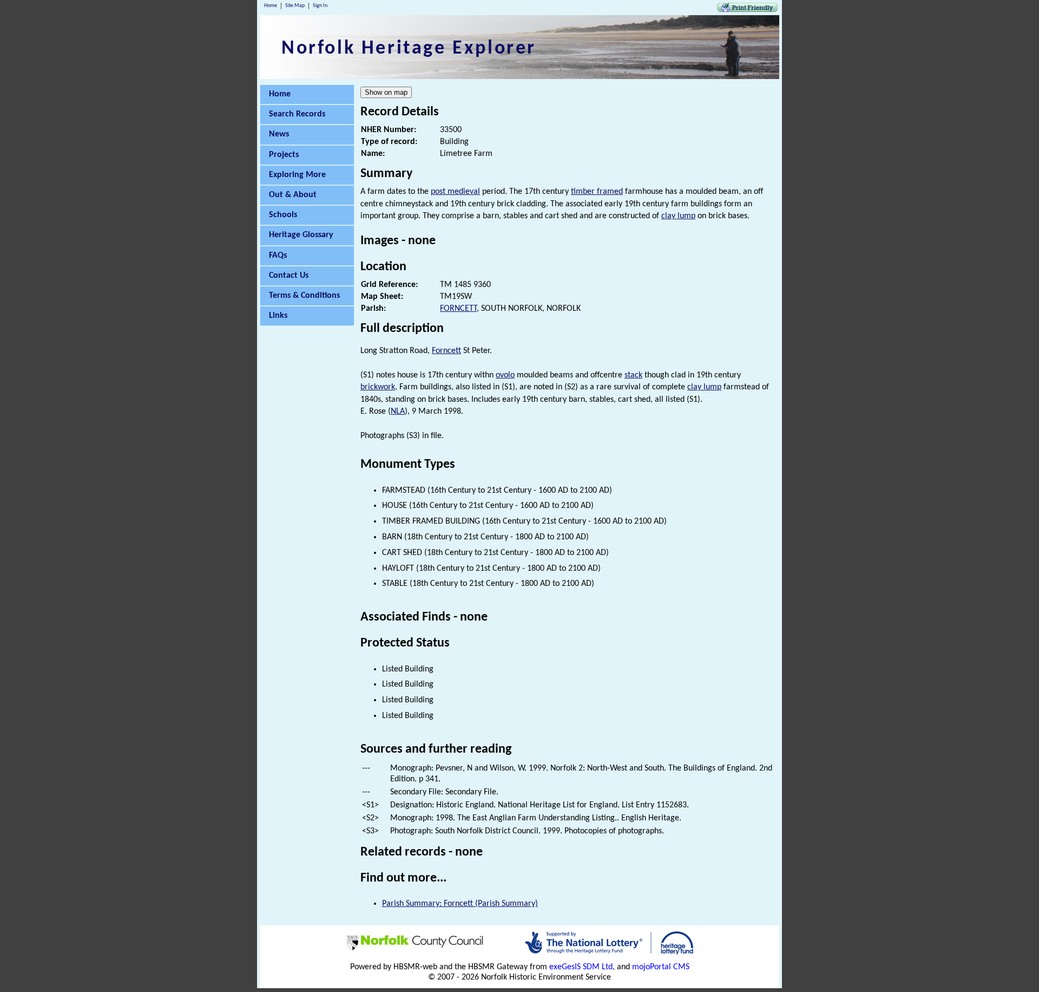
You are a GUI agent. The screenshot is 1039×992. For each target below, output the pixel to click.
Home (270, 6)
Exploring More (297, 175)
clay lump (678, 216)
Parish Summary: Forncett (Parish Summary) (460, 903)
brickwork (377, 387)
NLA (398, 411)
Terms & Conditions (304, 295)
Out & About (293, 195)
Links (278, 315)
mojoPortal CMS (660, 967)
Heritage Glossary (301, 235)
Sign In (320, 6)
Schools (283, 215)
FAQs (278, 255)
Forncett (446, 351)
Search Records (297, 114)
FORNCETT (458, 308)
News (279, 134)
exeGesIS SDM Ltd (581, 967)
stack (633, 375)
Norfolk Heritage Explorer (408, 48)
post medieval (455, 191)
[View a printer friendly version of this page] (747, 9)
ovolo (505, 375)
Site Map (295, 6)
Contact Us (288, 275)
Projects (284, 155)
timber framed (597, 191)
